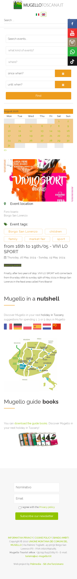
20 (42, 135)
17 (9, 135)
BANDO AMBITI (61, 537)
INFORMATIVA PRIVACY (20, 537)
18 (19, 135)
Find (38, 95)
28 (51, 140)
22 (59, 135)
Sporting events (12, 265)
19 (31, 135)
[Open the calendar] (63, 73)
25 (19, 140)
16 (68, 130)
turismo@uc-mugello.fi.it (38, 556)
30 (68, 140)
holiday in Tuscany (52, 314)
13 (42, 130)
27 (42, 140)
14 (51, 130)
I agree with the (38, 507)
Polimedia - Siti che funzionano (46, 564)
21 (51, 135)
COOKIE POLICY (43, 537)
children (56, 231)
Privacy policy (47, 507)
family (13, 239)
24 (9, 140)
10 (9, 130)
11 (20, 130)
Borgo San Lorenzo (23, 231)
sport (61, 239)
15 (59, 130)
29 (58, 140)
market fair (37, 239)
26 (31, 140)
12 (31, 130)
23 (68, 135)
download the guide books (30, 423)
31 (9, 145)
